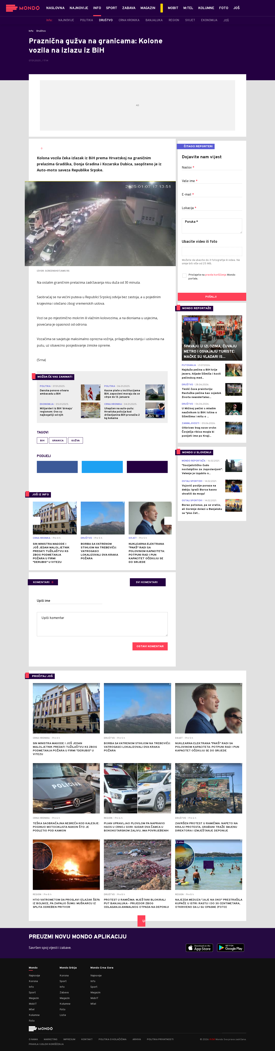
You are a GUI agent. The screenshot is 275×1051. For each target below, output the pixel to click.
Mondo (33, 968)
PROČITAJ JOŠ (42, 676)
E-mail (188, 194)
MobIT (33, 1004)
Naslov (188, 167)
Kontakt (87, 1039)
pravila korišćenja (216, 275)
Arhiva (136, 1039)
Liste (63, 1015)
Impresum (69, 1039)
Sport (32, 992)
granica (58, 440)
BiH (42, 440)
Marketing (50, 1039)
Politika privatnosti (160, 1039)
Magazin (34, 998)
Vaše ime (189, 181)
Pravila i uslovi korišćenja (46, 1044)
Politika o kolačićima (112, 1039)
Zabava (64, 992)
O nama (33, 1039)
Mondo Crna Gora (101, 968)
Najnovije (34, 975)
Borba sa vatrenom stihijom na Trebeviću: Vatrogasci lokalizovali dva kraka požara (99, 551)
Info (31, 31)
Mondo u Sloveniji (196, 452)
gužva (75, 440)
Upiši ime (43, 601)
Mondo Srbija (68, 968)
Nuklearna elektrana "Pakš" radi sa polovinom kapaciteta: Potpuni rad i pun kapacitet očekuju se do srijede (147, 553)
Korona (33, 981)
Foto (32, 1021)
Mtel (31, 1009)
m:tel (212, 1039)
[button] (36, 521)
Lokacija (189, 208)
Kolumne (34, 1015)
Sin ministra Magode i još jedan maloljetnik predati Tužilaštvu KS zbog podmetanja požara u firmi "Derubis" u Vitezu (51, 553)
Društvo (41, 31)
